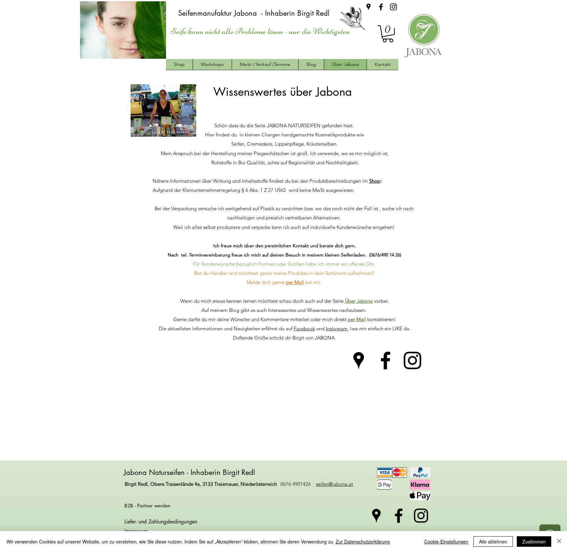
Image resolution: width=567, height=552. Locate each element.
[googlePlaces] (368, 6)
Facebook (304, 328)
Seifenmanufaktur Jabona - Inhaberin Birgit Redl (255, 13)
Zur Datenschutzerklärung (363, 541)
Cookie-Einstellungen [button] (446, 541)
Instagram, (337, 328)
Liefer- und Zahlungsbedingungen (160, 521)
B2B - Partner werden (147, 505)
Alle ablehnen (493, 541)
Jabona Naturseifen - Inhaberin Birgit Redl (190, 472)
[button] (388, 33)
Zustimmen (534, 541)
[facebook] (381, 6)
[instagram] (393, 6)
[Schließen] (559, 541)
